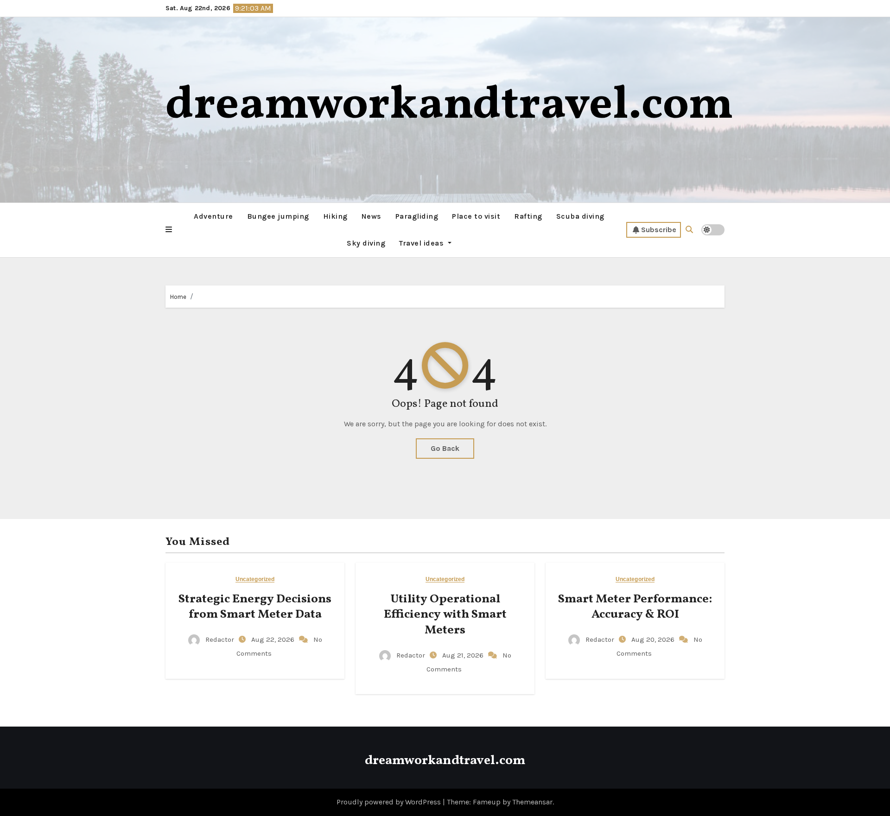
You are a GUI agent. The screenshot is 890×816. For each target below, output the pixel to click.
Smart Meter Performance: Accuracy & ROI (635, 607)
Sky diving (366, 243)
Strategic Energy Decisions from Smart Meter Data (254, 607)
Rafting (528, 216)
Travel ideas (422, 243)
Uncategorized (254, 579)
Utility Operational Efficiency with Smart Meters (445, 615)
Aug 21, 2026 (463, 655)
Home (178, 296)
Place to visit (476, 216)
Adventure (213, 216)
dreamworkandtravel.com (449, 106)
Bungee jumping (278, 216)
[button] (168, 229)
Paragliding (417, 216)
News (371, 216)
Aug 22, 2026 (273, 639)
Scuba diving (580, 216)
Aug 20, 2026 (653, 639)
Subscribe (658, 229)
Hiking (335, 216)
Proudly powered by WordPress (390, 801)
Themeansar (532, 801)
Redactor (219, 639)
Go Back (445, 448)
